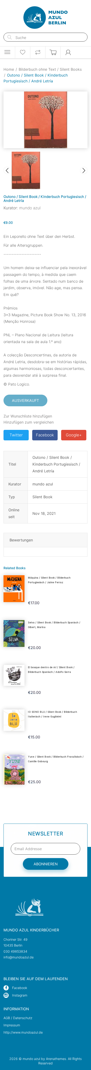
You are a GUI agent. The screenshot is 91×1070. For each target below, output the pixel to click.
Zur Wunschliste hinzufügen (28, 416)
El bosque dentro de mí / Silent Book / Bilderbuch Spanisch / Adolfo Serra (51, 669)
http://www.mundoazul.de (23, 1032)
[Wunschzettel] (22, 52)
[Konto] (68, 52)
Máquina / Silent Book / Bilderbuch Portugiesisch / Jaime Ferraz (49, 580)
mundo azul (30, 208)
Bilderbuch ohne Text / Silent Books (50, 69)
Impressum (12, 1025)
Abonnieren (46, 864)
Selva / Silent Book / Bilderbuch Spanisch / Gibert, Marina (54, 624)
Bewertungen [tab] (21, 540)
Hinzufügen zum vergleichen (29, 422)
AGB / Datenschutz (18, 1018)
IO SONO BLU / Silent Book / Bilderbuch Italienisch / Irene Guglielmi (52, 714)
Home (9, 69)
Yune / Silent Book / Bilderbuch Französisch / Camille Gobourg (56, 759)
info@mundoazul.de (19, 957)
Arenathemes (56, 1059)
